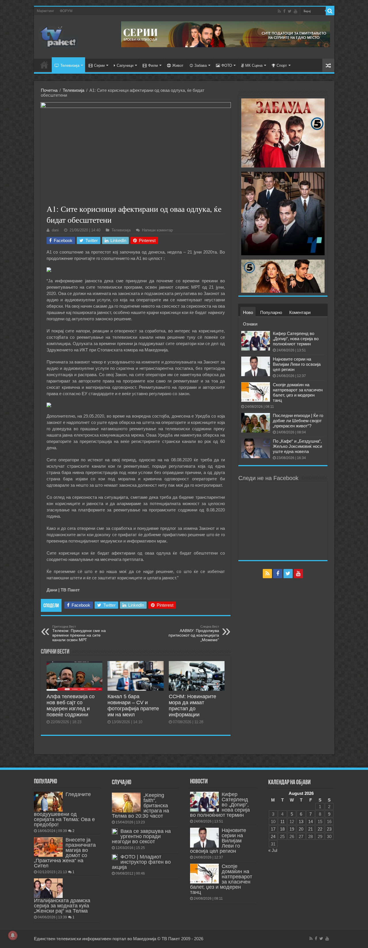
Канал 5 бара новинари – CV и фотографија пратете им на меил (133, 705)
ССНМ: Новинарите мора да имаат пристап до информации (192, 705)
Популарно (271, 312)
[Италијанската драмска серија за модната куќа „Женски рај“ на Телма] (48, 888)
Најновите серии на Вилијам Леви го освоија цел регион (297, 364)
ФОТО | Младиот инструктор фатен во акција (141, 862)
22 (320, 829)
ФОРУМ (66, 11)
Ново (248, 312)
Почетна (49, 90)
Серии (99, 65)
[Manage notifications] (12, 935)
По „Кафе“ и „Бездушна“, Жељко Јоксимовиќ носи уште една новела (297, 446)
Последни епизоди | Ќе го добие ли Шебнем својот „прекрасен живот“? (298, 420)
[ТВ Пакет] (58, 36)
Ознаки (250, 323)
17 (273, 829)
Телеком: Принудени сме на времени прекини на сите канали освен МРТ (79, 633)
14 (310, 821)
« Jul (272, 850)
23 (329, 829)
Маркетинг (45, 11)
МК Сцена (253, 65)
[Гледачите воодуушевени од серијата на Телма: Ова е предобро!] (48, 801)
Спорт (282, 65)
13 (301, 821)
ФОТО (226, 65)
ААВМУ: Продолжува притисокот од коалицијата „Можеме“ (193, 633)
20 (301, 829)
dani (55, 230)
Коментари (299, 312)
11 (282, 821)
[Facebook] (284, 11)
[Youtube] (295, 11)
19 (292, 829)
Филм (153, 65)
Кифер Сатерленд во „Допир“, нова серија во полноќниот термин (296, 338)
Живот (177, 65)
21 (310, 829)
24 (273, 836)
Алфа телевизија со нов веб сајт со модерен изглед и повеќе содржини (71, 705)
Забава (200, 65)
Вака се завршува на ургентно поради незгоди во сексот (141, 836)
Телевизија (69, 65)
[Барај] (330, 11)
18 (282, 829)
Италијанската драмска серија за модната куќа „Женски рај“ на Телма (62, 906)
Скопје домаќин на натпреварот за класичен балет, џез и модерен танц (298, 392)
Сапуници (125, 65)
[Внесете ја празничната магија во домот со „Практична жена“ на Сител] (48, 847)
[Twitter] (289, 11)
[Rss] (279, 11)
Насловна (44, 65)
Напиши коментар (157, 230)
